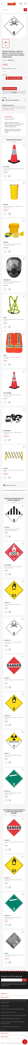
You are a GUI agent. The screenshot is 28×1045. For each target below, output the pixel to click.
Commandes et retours (8, 109)
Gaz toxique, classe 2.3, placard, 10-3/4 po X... (13, 642)
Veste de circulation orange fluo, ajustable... (12, 357)
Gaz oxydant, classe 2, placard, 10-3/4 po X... (13, 718)
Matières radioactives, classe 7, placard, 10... (13, 755)
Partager (8, 97)
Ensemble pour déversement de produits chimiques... (12, 244)
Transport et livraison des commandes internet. (13, 1009)
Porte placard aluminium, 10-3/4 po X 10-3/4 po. (13, 955)
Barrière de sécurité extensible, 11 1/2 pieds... (13, 470)
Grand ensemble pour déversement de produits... (13, 207)
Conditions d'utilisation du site (8, 1012)
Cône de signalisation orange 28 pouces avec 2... (12, 395)
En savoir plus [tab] (8, 116)
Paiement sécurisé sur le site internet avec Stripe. (13, 1015)
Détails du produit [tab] (9, 119)
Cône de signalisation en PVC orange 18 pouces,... (13, 169)
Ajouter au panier (14, 78)
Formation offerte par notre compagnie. (11, 1026)
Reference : (5, 60)
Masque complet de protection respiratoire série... (12, 282)
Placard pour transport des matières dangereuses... (11, 529)
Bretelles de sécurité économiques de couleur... (14, 320)
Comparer (14, 92)
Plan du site (4, 1030)
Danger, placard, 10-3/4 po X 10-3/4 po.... (13, 680)
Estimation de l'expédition (14, 100)
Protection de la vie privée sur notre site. (11, 1018)
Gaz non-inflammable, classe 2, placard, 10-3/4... (13, 793)
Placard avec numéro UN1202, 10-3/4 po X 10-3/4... (13, 567)
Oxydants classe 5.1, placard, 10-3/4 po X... (13, 605)
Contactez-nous (5, 1005)
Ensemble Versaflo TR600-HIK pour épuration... (13, 433)
